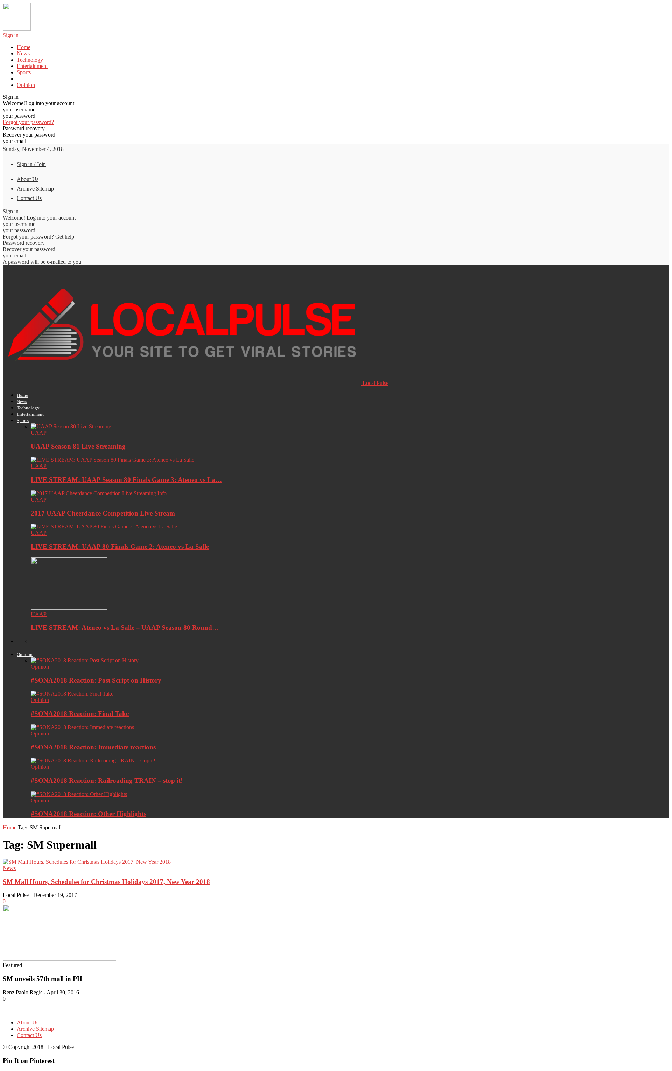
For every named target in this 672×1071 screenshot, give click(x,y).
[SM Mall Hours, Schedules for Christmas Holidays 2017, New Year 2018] (87, 862)
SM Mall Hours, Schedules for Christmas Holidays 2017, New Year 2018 (106, 881)
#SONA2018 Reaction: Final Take (80, 713)
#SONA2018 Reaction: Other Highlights (88, 813)
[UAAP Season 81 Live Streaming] (71, 426)
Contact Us (29, 198)
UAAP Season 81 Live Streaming (78, 446)
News (23, 53)
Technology (30, 60)
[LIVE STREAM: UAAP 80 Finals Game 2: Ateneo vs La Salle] (104, 527)
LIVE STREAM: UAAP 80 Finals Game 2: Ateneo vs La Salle (120, 546)
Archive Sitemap (35, 189)
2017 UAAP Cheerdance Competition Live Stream (103, 513)
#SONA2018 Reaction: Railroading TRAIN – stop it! (107, 780)
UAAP (39, 433)
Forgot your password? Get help (38, 237)
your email (14, 141)
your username (19, 109)
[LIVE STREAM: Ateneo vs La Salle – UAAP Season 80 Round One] (69, 608)
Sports (24, 72)
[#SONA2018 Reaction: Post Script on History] (85, 660)
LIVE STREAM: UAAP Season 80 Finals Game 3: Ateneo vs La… (126, 479)
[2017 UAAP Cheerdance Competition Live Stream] (99, 493)
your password (19, 116)
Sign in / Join (31, 164)
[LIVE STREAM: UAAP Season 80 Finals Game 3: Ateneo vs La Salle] (112, 460)
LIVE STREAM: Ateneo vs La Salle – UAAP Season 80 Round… (125, 627)
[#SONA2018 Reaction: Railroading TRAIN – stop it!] (93, 760)
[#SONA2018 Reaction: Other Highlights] (79, 794)
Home (23, 47)
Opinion (26, 85)
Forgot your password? (28, 122)
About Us (27, 179)
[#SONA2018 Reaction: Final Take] (72, 694)
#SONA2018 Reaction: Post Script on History (96, 680)
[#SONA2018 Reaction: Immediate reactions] (82, 727)
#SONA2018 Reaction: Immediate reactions (93, 747)
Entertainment (32, 66)
